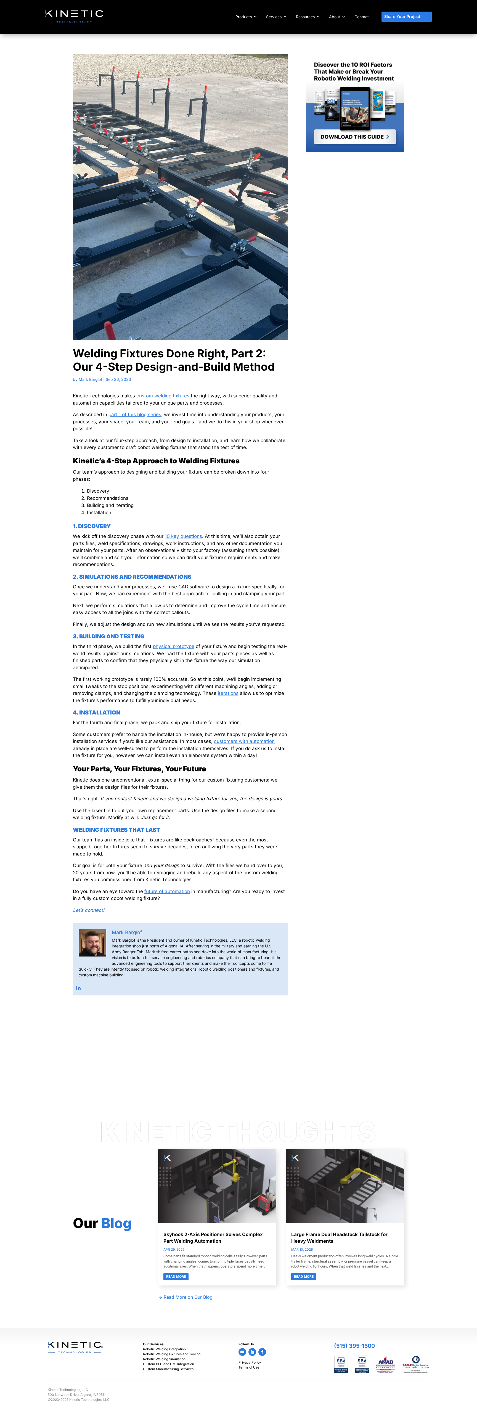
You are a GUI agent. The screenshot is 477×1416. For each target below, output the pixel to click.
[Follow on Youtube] (242, 1352)
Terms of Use (249, 1367)
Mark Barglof (90, 379)
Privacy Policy (250, 1362)
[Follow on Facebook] (262, 1352)
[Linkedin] (78, 988)
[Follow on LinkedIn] (252, 1352)
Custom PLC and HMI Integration (168, 1364)
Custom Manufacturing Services (168, 1369)
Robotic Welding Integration (164, 1349)
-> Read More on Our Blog (185, 1297)
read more (176, 1276)
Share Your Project (402, 16)
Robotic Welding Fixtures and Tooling (171, 1354)
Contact (361, 16)
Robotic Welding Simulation (164, 1359)
